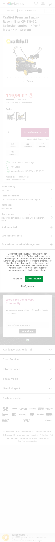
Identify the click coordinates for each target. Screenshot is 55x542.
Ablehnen (17, 279)
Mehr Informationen (37, 270)
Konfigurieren (27, 286)
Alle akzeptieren (33, 279)
